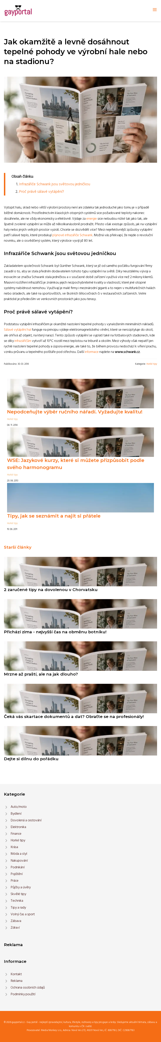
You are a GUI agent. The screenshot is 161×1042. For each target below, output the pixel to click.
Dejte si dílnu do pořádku (31, 758)
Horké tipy (151, 364)
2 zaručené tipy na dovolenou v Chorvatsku (51, 589)
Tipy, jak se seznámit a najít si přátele (54, 516)
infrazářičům (23, 341)
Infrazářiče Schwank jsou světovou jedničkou (54, 184)
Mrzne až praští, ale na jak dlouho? (41, 674)
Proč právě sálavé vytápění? (41, 192)
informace (92, 352)
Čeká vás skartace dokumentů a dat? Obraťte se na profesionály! (74, 716)
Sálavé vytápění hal (17, 330)
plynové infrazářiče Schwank (72, 235)
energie (91, 219)
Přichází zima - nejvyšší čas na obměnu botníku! (55, 631)
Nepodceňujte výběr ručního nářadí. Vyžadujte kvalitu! (74, 412)
